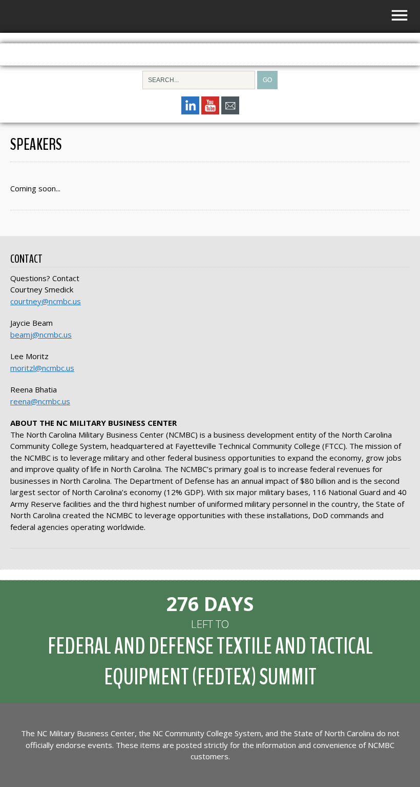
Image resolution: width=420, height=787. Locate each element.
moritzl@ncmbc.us (42, 368)
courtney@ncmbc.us (45, 301)
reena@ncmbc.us (40, 401)
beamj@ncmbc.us (41, 334)
